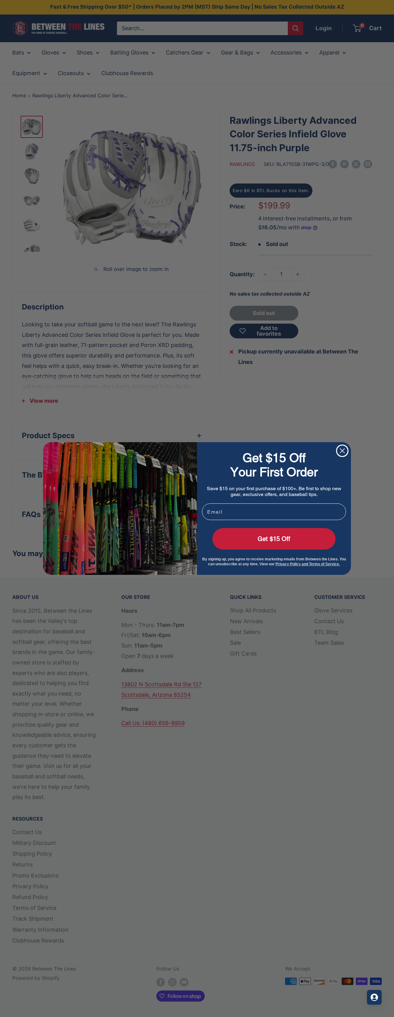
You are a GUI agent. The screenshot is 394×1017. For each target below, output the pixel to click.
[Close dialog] (342, 450)
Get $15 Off (274, 539)
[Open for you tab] (374, 997)
